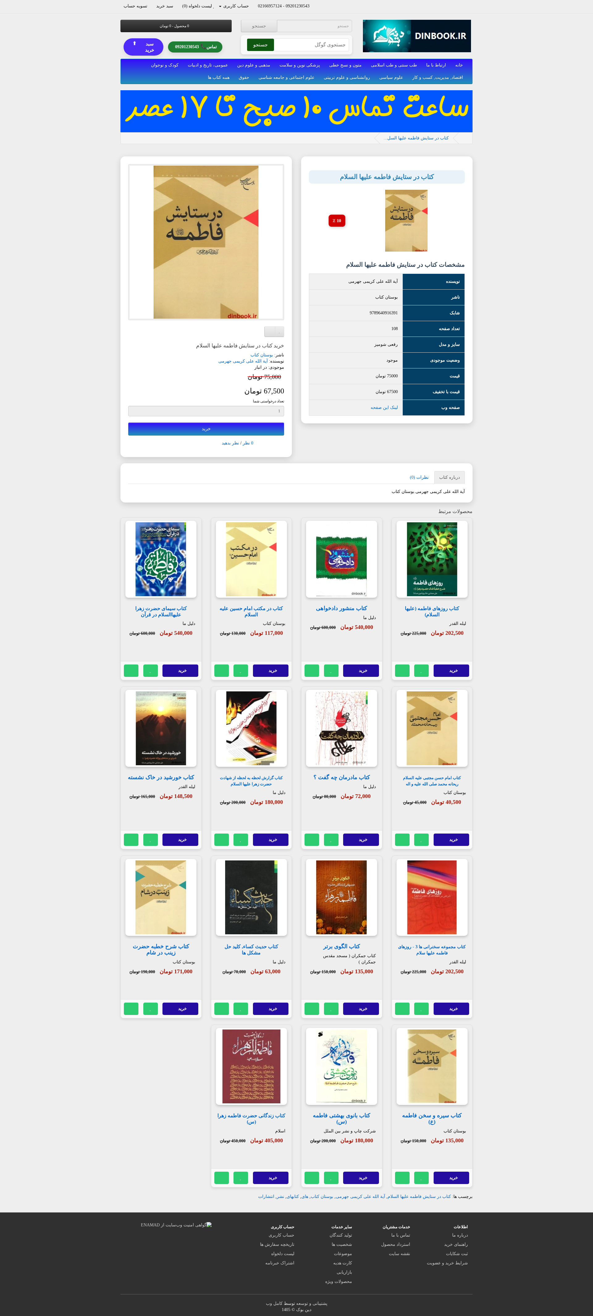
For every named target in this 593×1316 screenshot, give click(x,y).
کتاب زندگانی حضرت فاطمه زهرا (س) (251, 1119)
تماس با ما (400, 1235)
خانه (459, 65)
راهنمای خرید (456, 1244)
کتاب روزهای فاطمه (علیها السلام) (432, 612)
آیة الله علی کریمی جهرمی (243, 361)
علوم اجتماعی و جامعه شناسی (286, 77)
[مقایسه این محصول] (402, 670)
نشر (280, 1196)
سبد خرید (143, 47)
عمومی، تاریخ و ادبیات (208, 65)
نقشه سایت (399, 1253)
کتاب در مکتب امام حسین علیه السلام (251, 612)
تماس (196, 46)
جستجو (259, 25)
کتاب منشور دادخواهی (341, 608)
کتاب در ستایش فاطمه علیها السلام (419, 1196)
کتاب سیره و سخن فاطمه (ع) (432, 1118)
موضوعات (343, 1253)
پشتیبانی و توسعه (311, 1303)
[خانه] (464, 138)
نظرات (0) (419, 477)
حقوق (244, 77)
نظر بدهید (230, 443)
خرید (206, 428)
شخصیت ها (342, 1244)
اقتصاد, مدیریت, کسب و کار (437, 77)
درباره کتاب (449, 477)
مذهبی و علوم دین (253, 65)
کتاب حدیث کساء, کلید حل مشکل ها (251, 950)
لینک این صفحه (384, 407)
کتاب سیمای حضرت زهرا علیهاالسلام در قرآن (161, 612)
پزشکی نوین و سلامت (300, 65)
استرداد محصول (395, 1244)
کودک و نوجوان (165, 65)
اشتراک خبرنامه (279, 1263)
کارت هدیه (342, 1263)
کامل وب (274, 1303)
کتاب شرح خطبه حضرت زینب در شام (161, 949)
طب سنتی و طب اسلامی (394, 65)
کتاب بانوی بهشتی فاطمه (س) (341, 1118)
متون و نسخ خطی (345, 65)
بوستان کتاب (261, 355)
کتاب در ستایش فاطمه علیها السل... (416, 138)
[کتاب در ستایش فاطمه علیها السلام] (206, 242)
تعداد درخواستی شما (268, 401)
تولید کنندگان (341, 1235)
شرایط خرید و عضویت (447, 1263)
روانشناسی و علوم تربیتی (347, 77)
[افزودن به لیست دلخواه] (421, 670)
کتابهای (293, 1196)
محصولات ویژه (338, 1281)
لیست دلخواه (282, 1253)
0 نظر (248, 443)
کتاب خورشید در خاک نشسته (161, 777)
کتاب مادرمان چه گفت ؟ (341, 777)
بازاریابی (344, 1272)
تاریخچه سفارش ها (277, 1244)
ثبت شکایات (457, 1253)
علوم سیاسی (391, 77)
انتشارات (266, 1196)
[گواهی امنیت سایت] (176, 1224)
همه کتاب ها (218, 77)
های (304, 1196)
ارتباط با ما (436, 65)
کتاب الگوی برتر (341, 946)
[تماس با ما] (312, 6)
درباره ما (460, 1235)
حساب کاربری (281, 1235)
